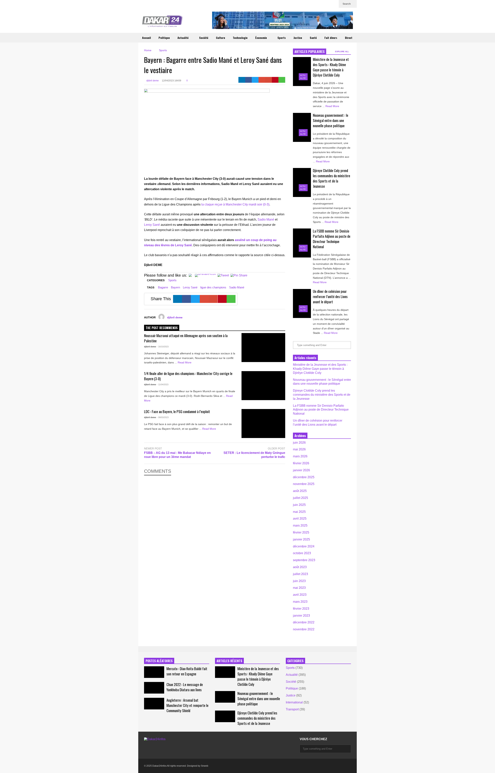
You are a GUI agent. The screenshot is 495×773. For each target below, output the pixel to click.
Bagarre (163, 287)
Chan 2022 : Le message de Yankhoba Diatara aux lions (184, 687)
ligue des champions (213, 287)
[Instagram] (321, 4)
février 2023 (301, 608)
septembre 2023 (304, 560)
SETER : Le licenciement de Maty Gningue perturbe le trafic (254, 455)
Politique (164, 38)
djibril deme (152, 80)
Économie (261, 38)
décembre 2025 (303, 477)
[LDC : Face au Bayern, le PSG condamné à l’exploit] (263, 423)
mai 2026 (299, 449)
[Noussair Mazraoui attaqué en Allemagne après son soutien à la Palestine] (263, 347)
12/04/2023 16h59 (171, 80)
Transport (292, 709)
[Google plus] (315, 4)
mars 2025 (300, 525)
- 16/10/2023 (163, 346)
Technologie (240, 38)
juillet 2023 (300, 574)
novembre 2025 (303, 484)
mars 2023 (300, 601)
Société (203, 38)
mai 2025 (299, 511)
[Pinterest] (275, 80)
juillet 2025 (300, 497)
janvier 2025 (301, 539)
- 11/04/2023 (162, 384)
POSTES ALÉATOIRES (159, 661)
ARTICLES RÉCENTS (229, 661)
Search (347, 4)
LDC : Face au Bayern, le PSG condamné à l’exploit (177, 411)
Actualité (183, 38)
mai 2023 (299, 587)
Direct (348, 38)
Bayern (175, 287)
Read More (185, 362)
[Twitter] (309, 4)
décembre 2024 (303, 546)
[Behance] (180, 747)
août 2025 (300, 491)
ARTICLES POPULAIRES (309, 51)
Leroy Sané (152, 224)
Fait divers (330, 38)
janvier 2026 (301, 470)
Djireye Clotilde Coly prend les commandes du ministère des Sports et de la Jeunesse (331, 178)
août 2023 (300, 567)
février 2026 (301, 463)
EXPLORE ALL (342, 51)
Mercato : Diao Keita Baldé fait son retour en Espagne (186, 671)
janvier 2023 (301, 615)
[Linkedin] (334, 4)
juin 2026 (299, 442)
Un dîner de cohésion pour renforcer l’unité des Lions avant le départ (330, 296)
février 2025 (301, 532)
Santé (313, 38)
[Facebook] (248, 80)
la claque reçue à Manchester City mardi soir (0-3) (235, 204)
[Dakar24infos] (162, 22)
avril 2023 (299, 594)
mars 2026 (300, 456)
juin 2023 (299, 581)
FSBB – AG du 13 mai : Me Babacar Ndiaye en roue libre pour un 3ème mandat (177, 455)
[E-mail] (268, 80)
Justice (298, 38)
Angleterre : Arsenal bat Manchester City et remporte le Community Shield (187, 705)
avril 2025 (299, 518)
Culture (220, 38)
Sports (281, 38)
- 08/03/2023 (163, 417)
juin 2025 (299, 504)
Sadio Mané (266, 219)
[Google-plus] (262, 80)
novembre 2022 (303, 629)
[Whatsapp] (281, 80)
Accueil (146, 38)
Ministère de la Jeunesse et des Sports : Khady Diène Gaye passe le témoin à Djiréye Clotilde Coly (331, 67)
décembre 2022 (303, 622)
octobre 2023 (302, 553)
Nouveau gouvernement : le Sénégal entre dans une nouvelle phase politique (330, 120)
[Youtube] (327, 4)
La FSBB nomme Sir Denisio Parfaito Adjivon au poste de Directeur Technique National (331, 238)
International (294, 702)
